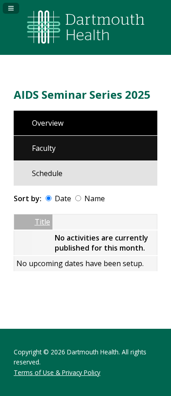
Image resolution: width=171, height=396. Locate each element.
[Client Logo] (85, 48)
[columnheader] (23, 222)
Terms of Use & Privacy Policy (57, 372)
